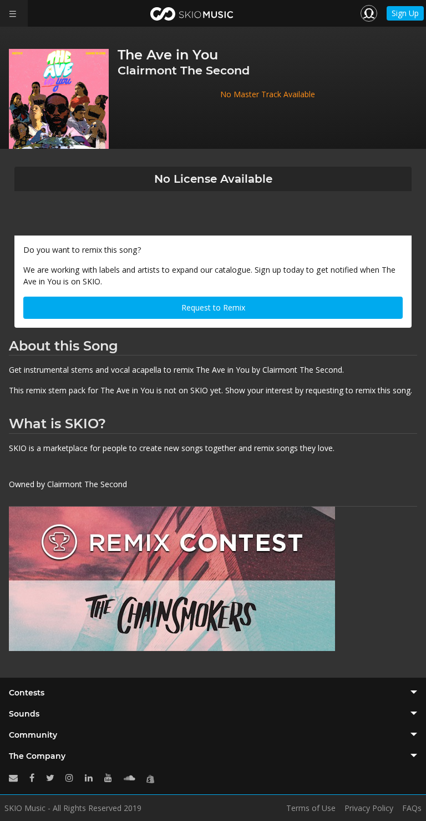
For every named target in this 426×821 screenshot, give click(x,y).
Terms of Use (311, 808)
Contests (26, 693)
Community (33, 735)
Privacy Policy (368, 808)
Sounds (24, 714)
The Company (37, 756)
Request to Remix (213, 307)
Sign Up (405, 13)
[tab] (213, 692)
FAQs (412, 808)
